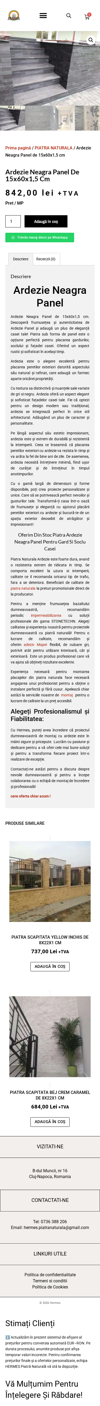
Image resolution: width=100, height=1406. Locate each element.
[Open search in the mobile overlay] (68, 15)
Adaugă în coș (46, 221)
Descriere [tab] (20, 259)
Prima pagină (18, 147)
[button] (43, 15)
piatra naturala (23, 588)
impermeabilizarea (46, 615)
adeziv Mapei (35, 644)
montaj (67, 695)
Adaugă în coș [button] (50, 966)
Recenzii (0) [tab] (45, 259)
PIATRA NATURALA (54, 147)
